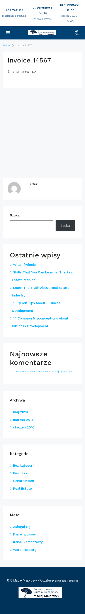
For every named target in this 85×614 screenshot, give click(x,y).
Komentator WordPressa (29, 371)
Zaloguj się (22, 527)
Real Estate (22, 489)
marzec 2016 (23, 420)
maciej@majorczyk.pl (14, 15)
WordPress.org (24, 550)
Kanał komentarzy (28, 542)
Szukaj (15, 215)
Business (20, 473)
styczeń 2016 (23, 427)
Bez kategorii (23, 466)
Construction (23, 481)
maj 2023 (20, 412)
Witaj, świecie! (25, 265)
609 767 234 (15, 10)
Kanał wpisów (24, 534)
